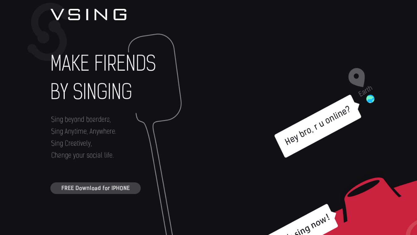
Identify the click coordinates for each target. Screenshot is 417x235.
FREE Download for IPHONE (95, 188)
